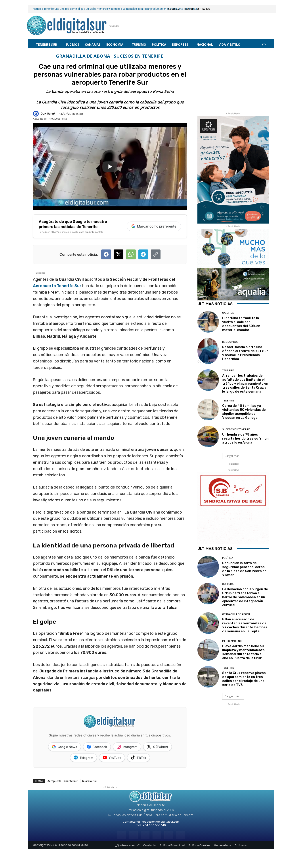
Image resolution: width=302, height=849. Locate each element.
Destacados (230, 342)
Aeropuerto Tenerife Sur (57, 285)
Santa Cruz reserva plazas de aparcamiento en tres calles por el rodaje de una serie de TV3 (244, 679)
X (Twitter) (160, 747)
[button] (264, 44)
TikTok (141, 757)
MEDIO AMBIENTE (232, 641)
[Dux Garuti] (36, 114)
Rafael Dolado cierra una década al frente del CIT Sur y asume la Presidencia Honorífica (245, 353)
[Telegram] (145, 835)
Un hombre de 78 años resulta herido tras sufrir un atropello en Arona (245, 438)
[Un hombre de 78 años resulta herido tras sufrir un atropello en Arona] (208, 436)
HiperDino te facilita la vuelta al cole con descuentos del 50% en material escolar (241, 324)
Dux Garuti (48, 113)
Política (227, 558)
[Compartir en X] (118, 254)
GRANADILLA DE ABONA (83, 56)
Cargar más (232, 456)
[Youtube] (180, 835)
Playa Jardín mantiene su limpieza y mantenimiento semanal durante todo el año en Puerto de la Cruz (243, 652)
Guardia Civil (89, 781)
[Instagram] (133, 835)
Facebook (100, 747)
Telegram (86, 757)
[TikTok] (157, 835)
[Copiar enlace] (156, 254)
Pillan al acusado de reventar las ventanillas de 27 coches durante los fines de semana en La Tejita (244, 625)
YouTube (115, 757)
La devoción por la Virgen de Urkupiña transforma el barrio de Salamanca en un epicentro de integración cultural (245, 597)
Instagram (129, 747)
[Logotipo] (66, 26)
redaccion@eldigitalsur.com (161, 821)
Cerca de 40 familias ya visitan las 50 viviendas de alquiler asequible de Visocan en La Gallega (244, 412)
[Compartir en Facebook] (106, 254)
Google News (67, 747)
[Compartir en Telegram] (143, 254)
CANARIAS (228, 313)
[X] (168, 835)
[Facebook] (121, 835)
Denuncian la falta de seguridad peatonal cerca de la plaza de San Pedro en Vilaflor (244, 569)
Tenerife (228, 370)
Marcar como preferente (156, 226)
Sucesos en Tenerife (138, 56)
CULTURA (227, 584)
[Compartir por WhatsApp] (131, 254)
